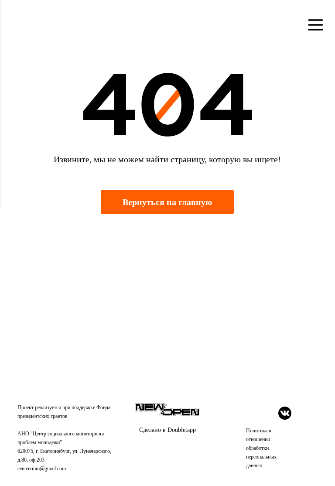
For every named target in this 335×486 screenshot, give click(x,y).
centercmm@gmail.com (41, 468)
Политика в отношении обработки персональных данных (261, 448)
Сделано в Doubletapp (167, 430)
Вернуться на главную (167, 202)
